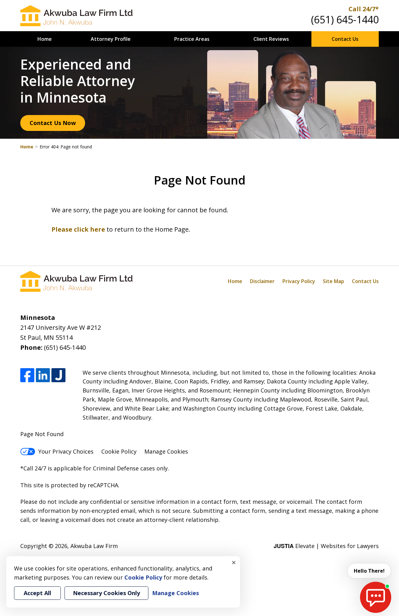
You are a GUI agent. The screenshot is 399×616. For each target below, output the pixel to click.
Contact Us (345, 39)
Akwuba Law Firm (94, 546)
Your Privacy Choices (66, 451)
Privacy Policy (298, 281)
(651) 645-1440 (345, 19)
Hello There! (369, 570)
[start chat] (375, 597)
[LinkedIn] (43, 375)
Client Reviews (271, 39)
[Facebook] (27, 375)
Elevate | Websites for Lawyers (326, 546)
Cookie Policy (119, 451)
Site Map (333, 281)
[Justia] (58, 375)
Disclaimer (262, 281)
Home (44, 39)
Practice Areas (191, 39)
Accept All (37, 593)
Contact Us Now (53, 123)
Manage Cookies (166, 451)
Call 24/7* (364, 9)
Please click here (78, 229)
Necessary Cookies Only (106, 593)
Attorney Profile (111, 39)
